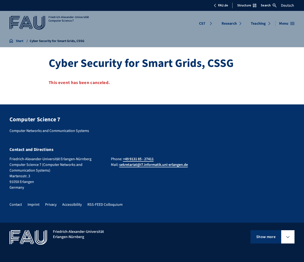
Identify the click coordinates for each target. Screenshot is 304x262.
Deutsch (287, 5)
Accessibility (72, 204)
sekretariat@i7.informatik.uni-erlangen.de (153, 164)
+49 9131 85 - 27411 (138, 159)
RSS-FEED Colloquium (105, 204)
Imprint (33, 204)
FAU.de (223, 5)
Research (229, 23)
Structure (244, 5)
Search (266, 5)
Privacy (51, 204)
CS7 (202, 23)
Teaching (258, 23)
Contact (16, 204)
